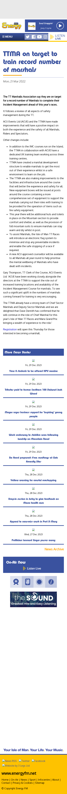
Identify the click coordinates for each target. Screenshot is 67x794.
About (55, 779)
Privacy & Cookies (23, 782)
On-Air (14, 779)
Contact (6, 782)
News (24, 779)
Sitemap (39, 782)
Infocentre (44, 779)
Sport (32, 779)
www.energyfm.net (19, 773)
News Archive (54, 549)
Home (5, 779)
